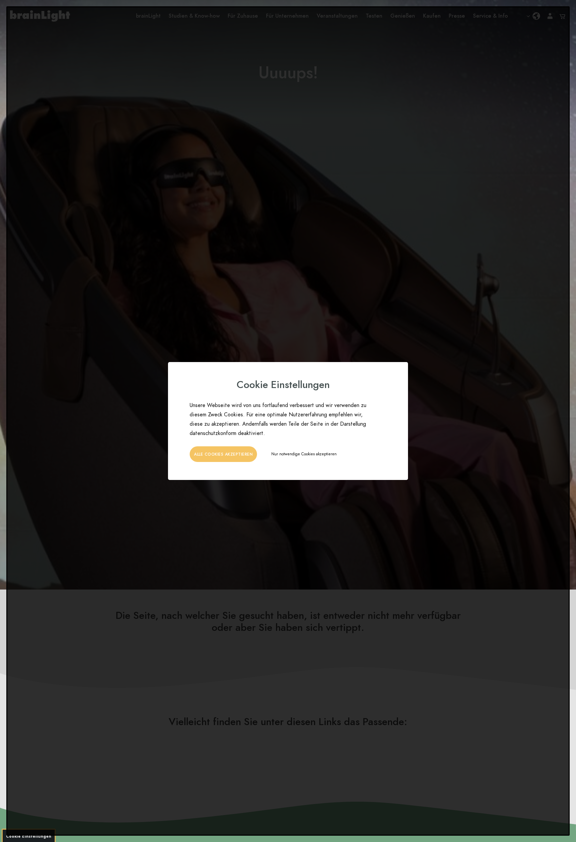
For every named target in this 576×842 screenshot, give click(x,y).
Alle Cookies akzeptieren (223, 454)
